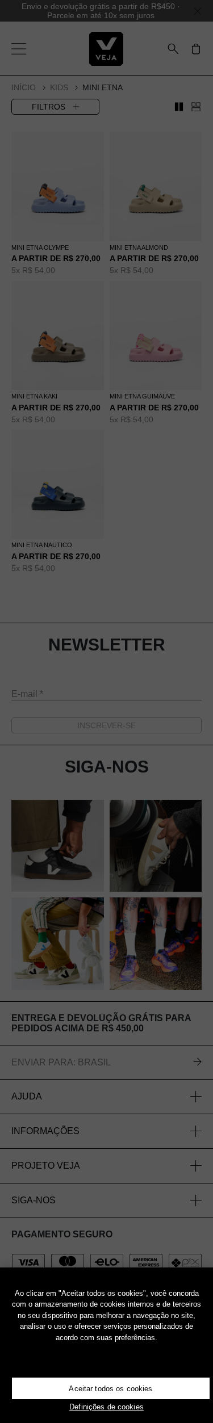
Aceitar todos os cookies (110, 1388)
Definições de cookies (106, 1407)
